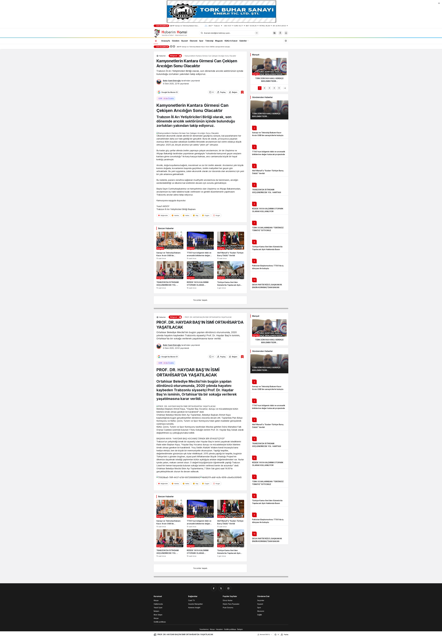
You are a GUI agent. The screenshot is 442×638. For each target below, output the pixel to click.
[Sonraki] (174, 46)
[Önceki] (171, 46)
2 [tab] (264, 88)
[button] (274, 33)
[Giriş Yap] (280, 33)
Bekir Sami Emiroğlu (172, 80)
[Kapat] (439, 3)
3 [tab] (269, 88)
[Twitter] (221, 588)
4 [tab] (274, 88)
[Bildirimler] (286, 33)
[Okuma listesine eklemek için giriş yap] (242, 92)
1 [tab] (259, 88)
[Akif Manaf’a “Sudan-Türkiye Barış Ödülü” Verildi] (230, 245)
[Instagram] (228, 588)
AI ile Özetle (168, 98)
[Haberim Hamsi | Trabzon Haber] (170, 33)
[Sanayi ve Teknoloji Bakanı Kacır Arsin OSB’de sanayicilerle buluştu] (169, 245)
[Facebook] (213, 588)
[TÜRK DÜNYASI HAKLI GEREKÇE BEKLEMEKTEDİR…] (269, 71)
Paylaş (286, 634)
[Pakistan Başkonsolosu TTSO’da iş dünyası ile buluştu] (269, 261)
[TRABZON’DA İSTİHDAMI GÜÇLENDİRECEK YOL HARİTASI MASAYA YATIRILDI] (169, 275)
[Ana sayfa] (156, 41)
